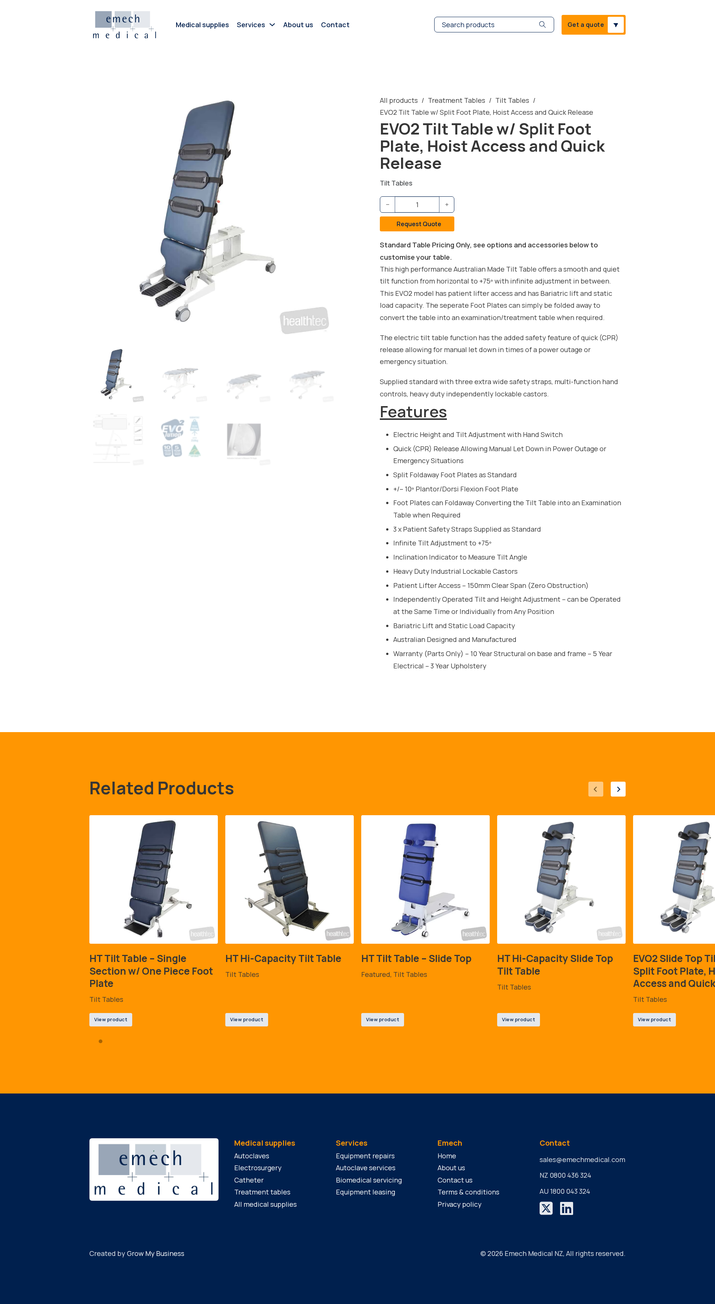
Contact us (455, 1179)
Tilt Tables (512, 100)
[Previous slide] (595, 789)
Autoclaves (251, 1155)
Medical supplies (202, 24)
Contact (335, 24)
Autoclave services (365, 1167)
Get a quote (586, 24)
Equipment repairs (365, 1155)
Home (447, 1155)
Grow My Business (155, 1253)
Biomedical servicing (369, 1179)
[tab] (93, 1041)
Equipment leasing (365, 1191)
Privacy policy (460, 1204)
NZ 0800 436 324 (565, 1175)
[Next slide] (618, 789)
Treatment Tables (456, 100)
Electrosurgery (258, 1167)
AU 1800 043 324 (565, 1191)
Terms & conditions (468, 1191)
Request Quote (419, 224)
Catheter (249, 1179)
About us (298, 24)
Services (251, 24)
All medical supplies (265, 1204)
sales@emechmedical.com (582, 1159)
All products (399, 100)
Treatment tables (262, 1191)
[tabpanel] (153, 920)
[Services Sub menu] (272, 24)
